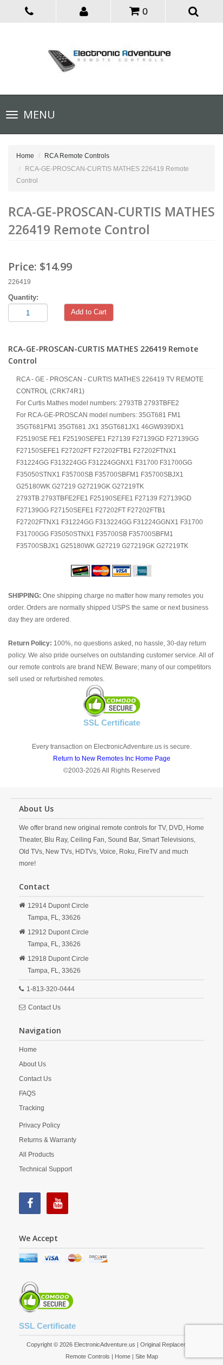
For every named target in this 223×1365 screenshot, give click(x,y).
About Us (32, 1064)
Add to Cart (89, 312)
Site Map (146, 1356)
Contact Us (44, 1007)
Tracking (31, 1108)
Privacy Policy (39, 1125)
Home (25, 156)
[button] (84, 11)
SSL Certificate (111, 722)
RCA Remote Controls (76, 156)
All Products (36, 1154)
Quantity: (23, 297)
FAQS (27, 1093)
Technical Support (45, 1169)
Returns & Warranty (47, 1140)
